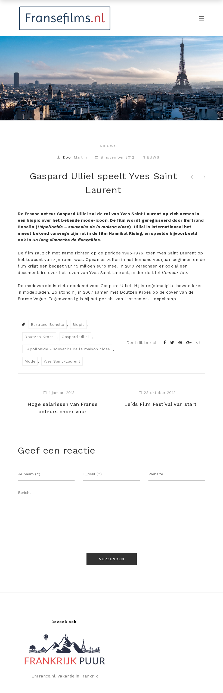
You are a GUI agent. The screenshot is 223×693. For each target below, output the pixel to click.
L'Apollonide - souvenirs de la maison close (67, 349)
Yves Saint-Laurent (62, 361)
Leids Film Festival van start (160, 404)
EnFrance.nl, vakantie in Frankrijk (65, 676)
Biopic (78, 324)
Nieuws (108, 146)
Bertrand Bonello (47, 324)
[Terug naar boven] (208, 678)
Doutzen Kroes (39, 337)
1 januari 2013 (62, 392)
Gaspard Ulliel (75, 337)
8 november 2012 (117, 157)
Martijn (80, 157)
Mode (29, 361)
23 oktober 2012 (160, 392)
